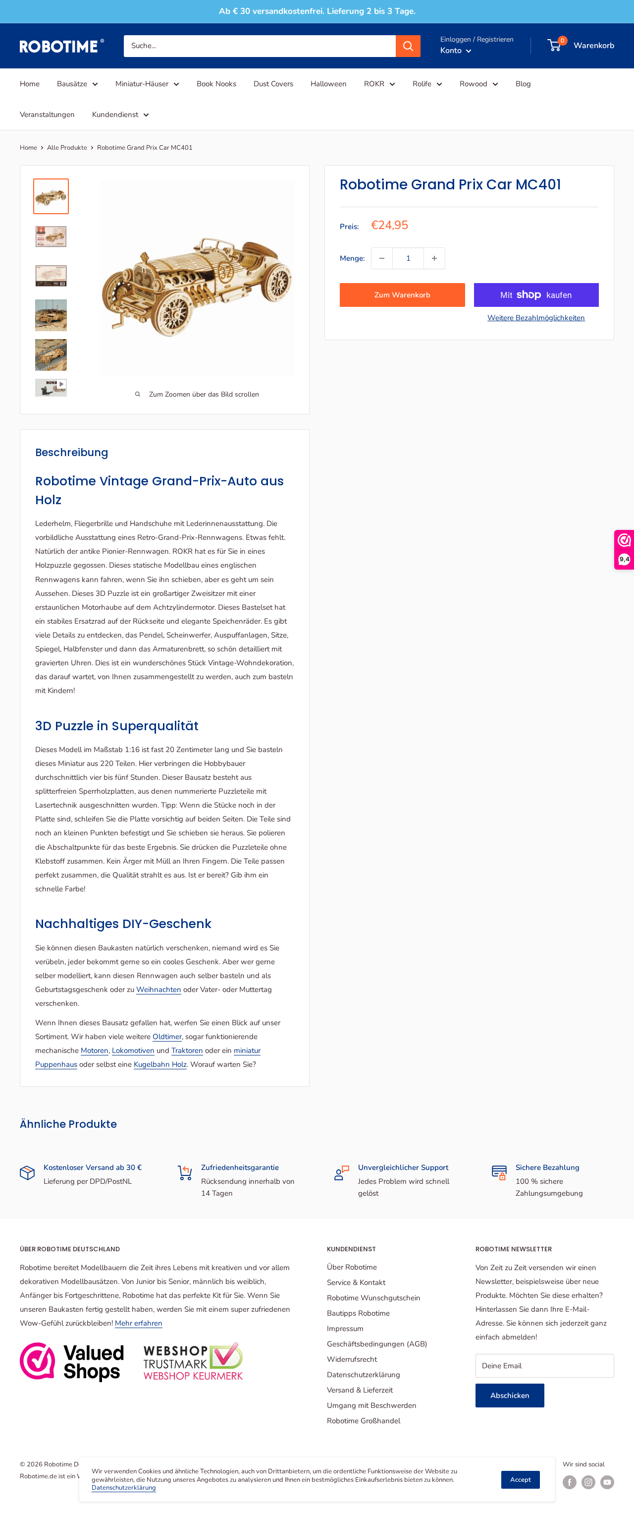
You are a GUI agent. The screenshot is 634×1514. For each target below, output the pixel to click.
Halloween (329, 84)
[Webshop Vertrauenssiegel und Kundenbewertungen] (72, 1362)
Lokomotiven (133, 1050)
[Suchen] (408, 46)
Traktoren (187, 1050)
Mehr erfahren (138, 1323)
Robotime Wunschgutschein (374, 1298)
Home (30, 84)
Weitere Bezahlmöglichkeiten (536, 318)
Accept (520, 1479)
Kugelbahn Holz (160, 1064)
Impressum (345, 1329)
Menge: (352, 258)
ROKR (374, 84)
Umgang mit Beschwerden (372, 1405)
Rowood (473, 84)
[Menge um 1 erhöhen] (434, 258)
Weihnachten (158, 989)
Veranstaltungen (47, 114)
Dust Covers (273, 84)
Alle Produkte (67, 147)
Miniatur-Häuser (141, 84)
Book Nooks (216, 84)
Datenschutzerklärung (363, 1375)
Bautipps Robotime (358, 1313)
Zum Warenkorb (402, 295)
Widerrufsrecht (352, 1359)
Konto (452, 50)
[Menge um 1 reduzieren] (381, 258)
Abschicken (509, 1395)
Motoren (94, 1050)
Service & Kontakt (356, 1282)
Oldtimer (167, 1037)
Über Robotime (352, 1267)
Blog (523, 84)
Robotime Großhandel (363, 1421)
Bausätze (72, 84)
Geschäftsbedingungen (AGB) (377, 1344)
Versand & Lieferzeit (360, 1390)
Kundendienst (115, 114)
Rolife (422, 84)
